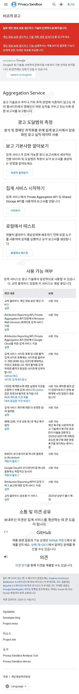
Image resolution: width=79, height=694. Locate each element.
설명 (6, 308)
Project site (9, 639)
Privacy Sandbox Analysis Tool (20, 655)
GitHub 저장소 (58, 540)
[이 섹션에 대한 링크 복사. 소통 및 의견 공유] (56, 512)
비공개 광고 (11, 15)
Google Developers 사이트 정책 (19, 589)
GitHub (44, 532)
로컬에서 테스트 (20, 226)
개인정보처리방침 (20, 676)
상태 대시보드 (39, 545)
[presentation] (39, 122)
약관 (5, 676)
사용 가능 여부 (39, 271)
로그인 (71, 4)
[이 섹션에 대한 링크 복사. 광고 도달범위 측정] (57, 123)
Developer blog (11, 617)
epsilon (39, 389)
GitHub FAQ (10, 375)
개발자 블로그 (11, 461)
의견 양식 (21, 565)
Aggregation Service (24, 93)
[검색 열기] (54, 4)
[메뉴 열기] (6, 4)
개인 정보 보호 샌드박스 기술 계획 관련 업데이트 (29, 36)
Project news (10, 623)
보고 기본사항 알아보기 (27, 146)
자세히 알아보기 (19, 172)
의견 (44, 557)
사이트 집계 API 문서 (15, 379)
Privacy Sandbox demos (17, 661)
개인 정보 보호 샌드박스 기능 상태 (21, 45)
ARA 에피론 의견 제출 (16, 397)
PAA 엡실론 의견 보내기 (17, 400)
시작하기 (15, 210)
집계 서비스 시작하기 (25, 188)
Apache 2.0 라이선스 (13, 585)
